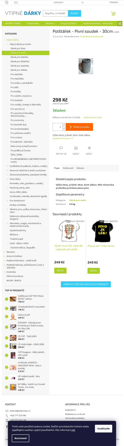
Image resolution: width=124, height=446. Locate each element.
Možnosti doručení (93, 117)
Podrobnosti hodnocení (91, 36)
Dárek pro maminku (20, 65)
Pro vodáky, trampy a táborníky (26, 104)
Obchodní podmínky (75, 418)
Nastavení (20, 438)
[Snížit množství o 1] (64, 129)
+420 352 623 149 (18, 420)
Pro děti (14, 87)
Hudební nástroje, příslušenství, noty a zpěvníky (25, 266)
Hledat (74, 13)
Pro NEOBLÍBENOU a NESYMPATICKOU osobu (28, 160)
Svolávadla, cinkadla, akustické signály (28, 196)
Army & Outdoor (14, 256)
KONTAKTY (59, 2)
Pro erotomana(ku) (20, 129)
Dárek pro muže (18, 52)
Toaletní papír (16, 239)
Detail (60, 270)
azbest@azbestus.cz (20, 410)
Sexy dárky (15, 179)
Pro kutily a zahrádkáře (22, 83)
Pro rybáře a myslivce (21, 96)
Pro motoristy (17, 120)
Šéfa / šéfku (16, 154)
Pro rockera (16, 137)
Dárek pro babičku (19, 57)
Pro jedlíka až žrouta (20, 150)
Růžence (14, 234)
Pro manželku (17, 78)
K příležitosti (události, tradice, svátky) (28, 166)
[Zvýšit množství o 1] (64, 125)
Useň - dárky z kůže (19, 243)
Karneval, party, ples (20, 187)
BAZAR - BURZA (14, 280)
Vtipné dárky (13, 40)
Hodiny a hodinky (18, 205)
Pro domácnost (17, 200)
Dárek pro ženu (18, 48)
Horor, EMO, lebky (18, 192)
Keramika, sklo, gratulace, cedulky (26, 183)
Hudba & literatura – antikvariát (21, 260)
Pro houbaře (17, 100)
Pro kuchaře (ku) (18, 124)
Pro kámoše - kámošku (22, 142)
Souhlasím (103, 428)
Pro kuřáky (16, 91)
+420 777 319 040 (18, 415)
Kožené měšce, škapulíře (23, 247)
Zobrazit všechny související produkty (85, 284)
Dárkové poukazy (15, 276)
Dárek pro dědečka (20, 61)
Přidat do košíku (81, 126)
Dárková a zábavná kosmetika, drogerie (24, 218)
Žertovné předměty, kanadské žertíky (28, 174)
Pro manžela (17, 74)
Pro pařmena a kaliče (21, 133)
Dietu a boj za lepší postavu (24, 146)
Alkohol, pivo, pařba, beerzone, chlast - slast (29, 211)
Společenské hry (18, 230)
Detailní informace (61, 138)
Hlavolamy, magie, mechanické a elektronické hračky (25, 225)
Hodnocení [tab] (68, 168)
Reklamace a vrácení (75, 414)
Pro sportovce (18, 109)
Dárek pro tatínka (19, 70)
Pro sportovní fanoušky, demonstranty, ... (22, 115)
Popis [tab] (57, 168)
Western (11, 252)
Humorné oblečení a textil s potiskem (28, 170)
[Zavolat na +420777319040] (10, 2)
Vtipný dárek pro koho (20, 44)
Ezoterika (11, 272)
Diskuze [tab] (80, 168)
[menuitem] (13, 23)
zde (73, 430)
